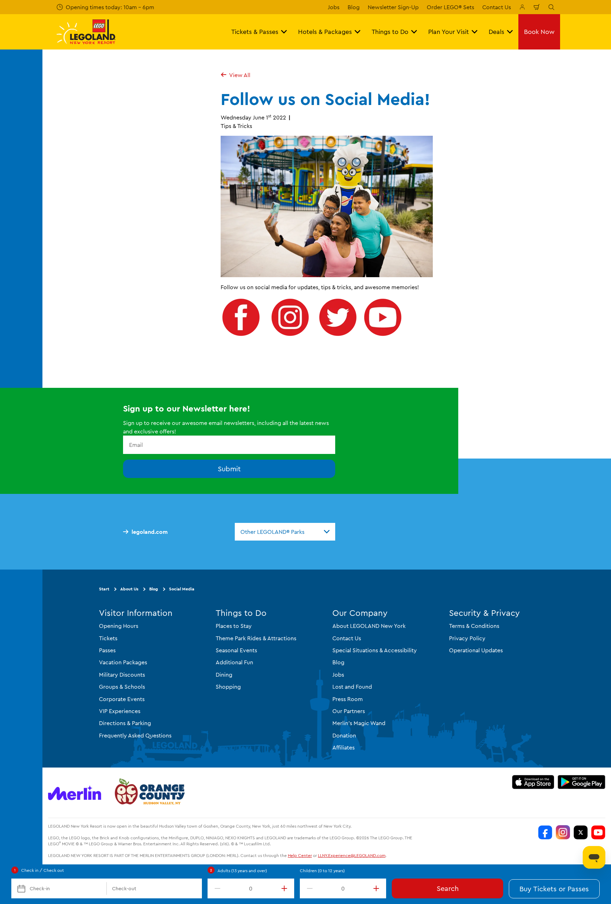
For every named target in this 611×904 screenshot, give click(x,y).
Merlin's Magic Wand (358, 723)
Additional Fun (234, 662)
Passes (107, 650)
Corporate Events (122, 698)
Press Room (347, 698)
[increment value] (285, 888)
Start (104, 588)
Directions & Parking (125, 723)
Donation (344, 735)
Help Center (300, 855)
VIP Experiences (119, 711)
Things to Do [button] (390, 32)
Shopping (228, 686)
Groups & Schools (122, 686)
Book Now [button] (539, 32)
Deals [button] (496, 32)
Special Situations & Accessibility (374, 650)
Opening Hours (118, 625)
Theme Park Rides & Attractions (256, 638)
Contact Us (496, 7)
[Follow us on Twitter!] (338, 335)
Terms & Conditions (474, 625)
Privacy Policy (467, 638)
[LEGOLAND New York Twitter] (581, 832)
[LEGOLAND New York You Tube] (598, 832)
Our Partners (348, 711)
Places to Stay (234, 625)
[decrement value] (216, 888)
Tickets (108, 638)
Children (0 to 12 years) (322, 870)
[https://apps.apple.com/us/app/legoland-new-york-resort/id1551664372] (533, 782)
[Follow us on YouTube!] (382, 335)
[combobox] (285, 532)
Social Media (181, 588)
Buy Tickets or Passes (554, 888)
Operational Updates (476, 650)
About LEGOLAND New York (369, 625)
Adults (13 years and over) (242, 870)
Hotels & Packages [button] (325, 32)
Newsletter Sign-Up (393, 7)
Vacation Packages (123, 662)
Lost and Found (352, 686)
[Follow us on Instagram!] (290, 335)
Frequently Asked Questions (135, 735)
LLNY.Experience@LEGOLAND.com (351, 855)
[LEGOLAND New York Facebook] (545, 832)
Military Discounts (122, 674)
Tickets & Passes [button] (254, 32)
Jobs (333, 7)
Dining (224, 674)
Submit (229, 468)
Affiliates (343, 747)
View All (239, 74)
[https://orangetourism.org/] (149, 792)
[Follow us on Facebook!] (241, 335)
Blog (354, 7)
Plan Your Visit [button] (448, 32)
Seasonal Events (236, 650)
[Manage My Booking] (522, 7)
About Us (129, 588)
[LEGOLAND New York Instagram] (563, 832)
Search (448, 888)
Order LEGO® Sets (450, 7)
